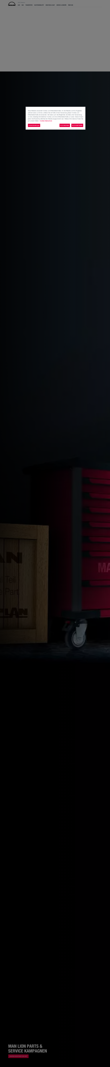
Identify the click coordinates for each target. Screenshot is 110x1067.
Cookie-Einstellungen (34, 125)
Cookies (42, 121)
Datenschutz (48, 121)
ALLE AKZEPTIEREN (77, 125)
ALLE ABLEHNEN (64, 125)
